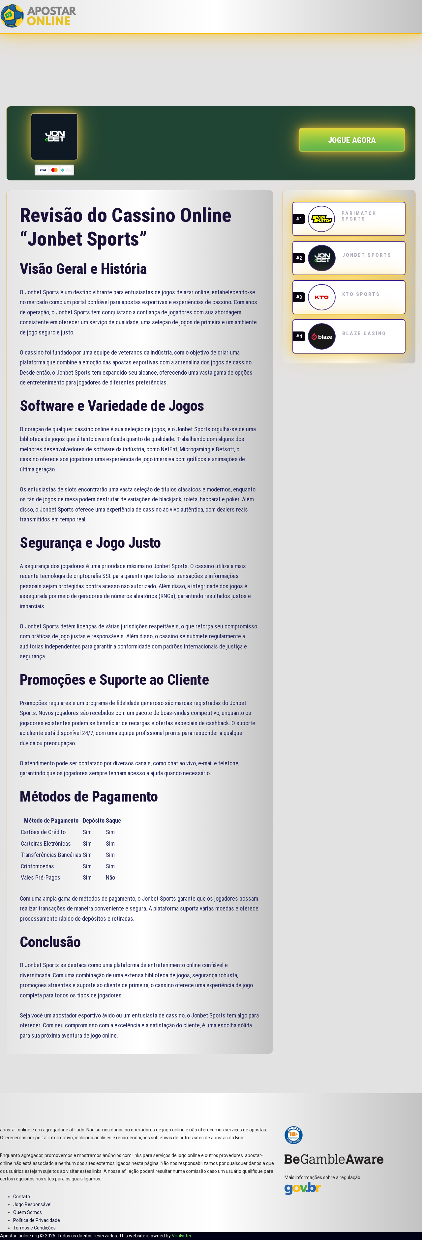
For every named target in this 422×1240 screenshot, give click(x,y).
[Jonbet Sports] (322, 258)
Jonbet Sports (367, 255)
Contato (21, 1196)
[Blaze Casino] (322, 336)
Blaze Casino (364, 333)
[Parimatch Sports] (322, 219)
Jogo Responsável (32, 1204)
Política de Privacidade (36, 1220)
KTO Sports (361, 294)
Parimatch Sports (359, 216)
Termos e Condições (34, 1227)
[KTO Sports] (322, 297)
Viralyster (181, 1235)
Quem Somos (27, 1212)
